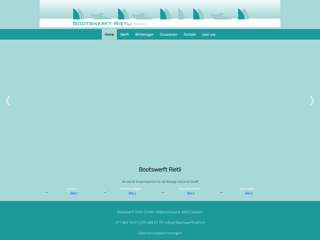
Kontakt (190, 34)
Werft (124, 34)
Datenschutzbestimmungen (160, 232)
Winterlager (144, 34)
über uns (209, 34)
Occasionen (168, 34)
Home (109, 34)
